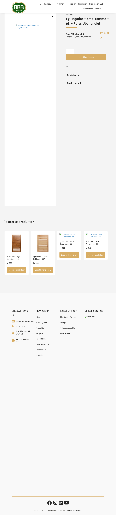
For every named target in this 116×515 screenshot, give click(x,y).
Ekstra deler (65, 333)
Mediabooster (75, 510)
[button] (52, 17)
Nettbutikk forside (68, 317)
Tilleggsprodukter (68, 328)
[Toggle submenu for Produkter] (65, 4)
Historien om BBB (43, 344)
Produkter (40, 328)
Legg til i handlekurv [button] (16, 270)
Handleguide (41, 322)
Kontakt (39, 355)
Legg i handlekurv (86, 57)
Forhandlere (41, 349)
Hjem (38, 317)
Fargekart (40, 333)
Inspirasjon (41, 339)
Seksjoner (64, 322)
